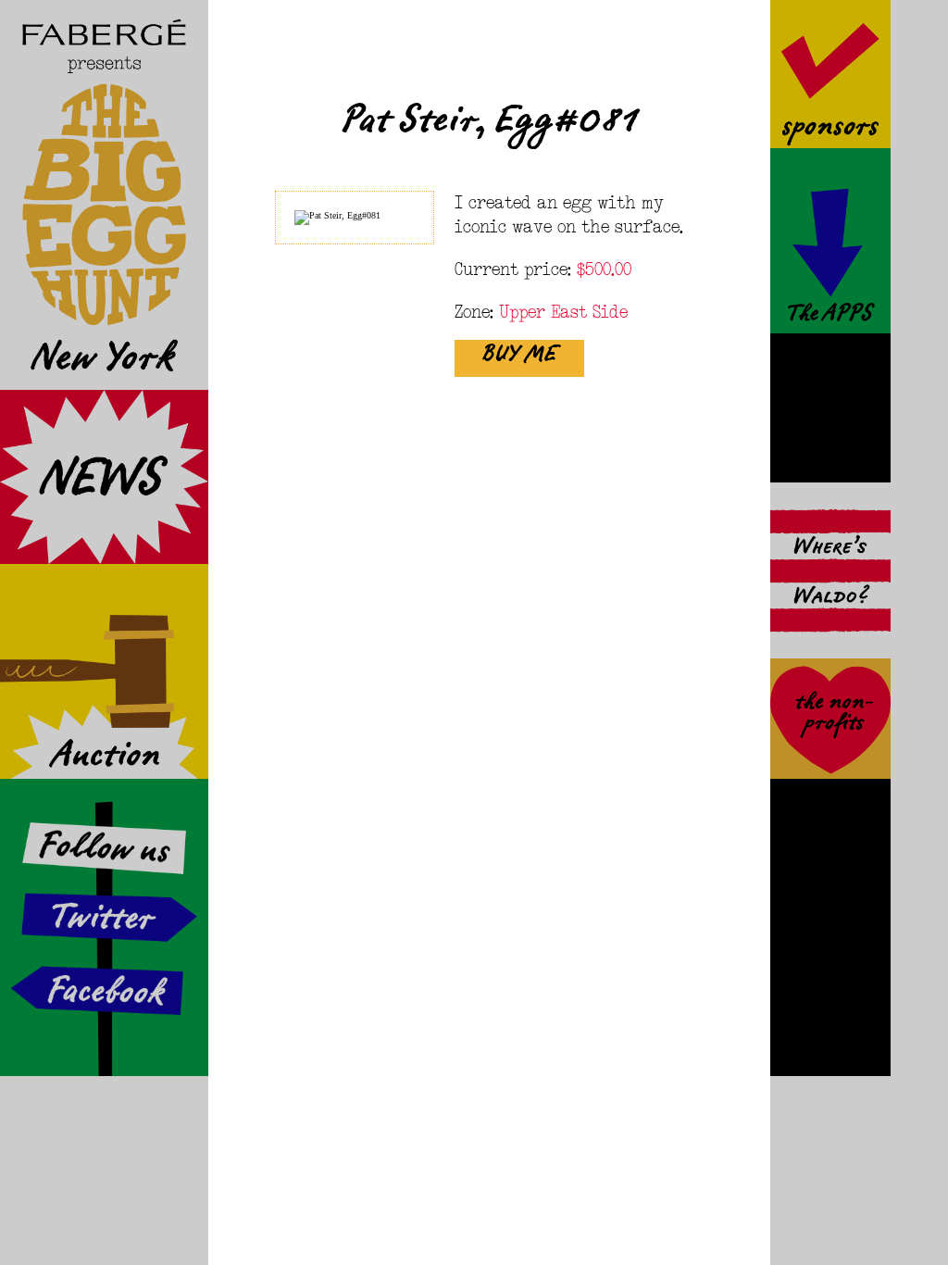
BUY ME (519, 359)
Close (735, 35)
